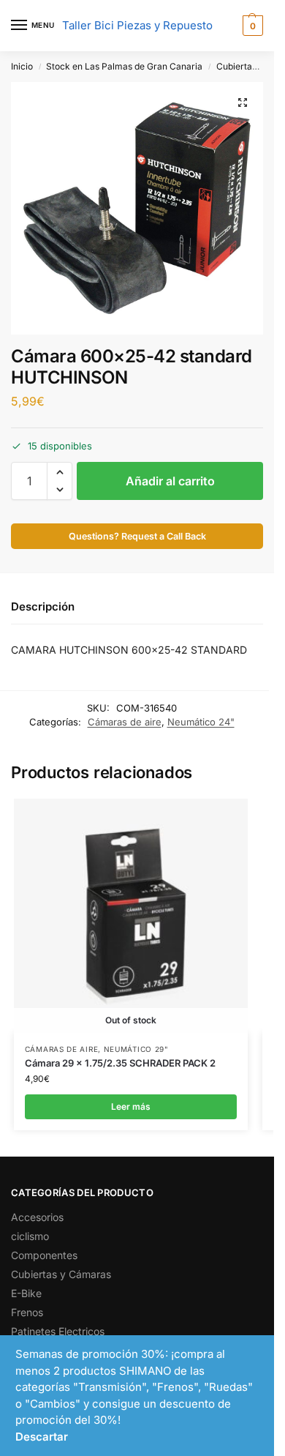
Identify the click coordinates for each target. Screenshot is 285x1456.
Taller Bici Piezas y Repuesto (137, 25)
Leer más (131, 1106)
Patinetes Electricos (57, 1331)
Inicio (22, 66)
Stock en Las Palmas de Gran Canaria (124, 66)
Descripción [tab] (43, 606)
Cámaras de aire (125, 722)
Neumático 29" (136, 1049)
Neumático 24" (201, 722)
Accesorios (37, 1217)
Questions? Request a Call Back (137, 536)
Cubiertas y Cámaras (61, 1274)
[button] (251, 25)
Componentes (44, 1255)
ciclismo (30, 1236)
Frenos (27, 1312)
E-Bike (26, 1293)
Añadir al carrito (170, 481)
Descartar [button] (41, 1437)
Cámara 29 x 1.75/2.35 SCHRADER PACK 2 (120, 1063)
